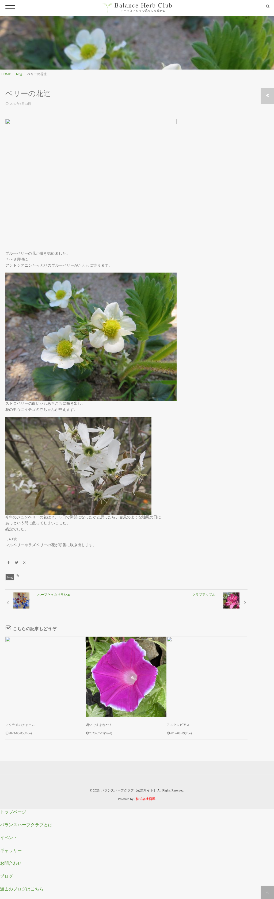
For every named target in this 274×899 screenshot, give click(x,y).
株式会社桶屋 (145, 799)
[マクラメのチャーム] (45, 677)
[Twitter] (17, 563)
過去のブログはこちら (22, 889)
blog (10, 577)
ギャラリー (11, 850)
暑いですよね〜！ (99, 725)
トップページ (13, 812)
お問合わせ (11, 863)
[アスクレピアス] (207, 677)
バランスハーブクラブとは (26, 825)
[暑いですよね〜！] (126, 677)
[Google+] (25, 563)
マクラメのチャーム (20, 725)
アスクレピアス (178, 725)
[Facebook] (8, 563)
